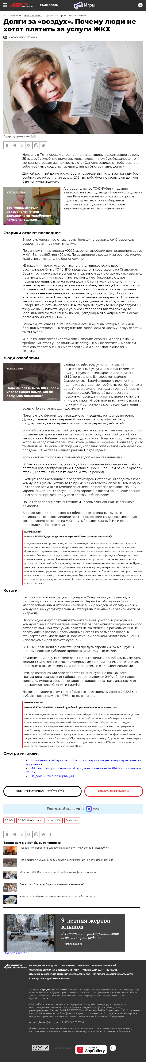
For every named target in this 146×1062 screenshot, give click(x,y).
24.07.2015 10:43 (12, 15)
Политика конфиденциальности (113, 974)
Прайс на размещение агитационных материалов (59, 974)
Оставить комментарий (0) (113, 791)
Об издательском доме (43, 965)
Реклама (83, 965)
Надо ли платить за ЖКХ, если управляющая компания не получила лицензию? (67, 859)
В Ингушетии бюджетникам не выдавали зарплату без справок (57, 896)
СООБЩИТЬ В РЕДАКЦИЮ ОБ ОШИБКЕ (50, 978)
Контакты (112, 970)
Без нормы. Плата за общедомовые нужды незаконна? (52, 884)
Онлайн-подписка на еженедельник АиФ (54, 970)
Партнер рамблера (62, 1048)
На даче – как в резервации (52, 776)
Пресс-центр (68, 965)
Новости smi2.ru (16, 953)
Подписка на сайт (92, 970)
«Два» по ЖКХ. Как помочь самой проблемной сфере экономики (58, 872)
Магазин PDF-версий (104, 965)
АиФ (33, 136)
